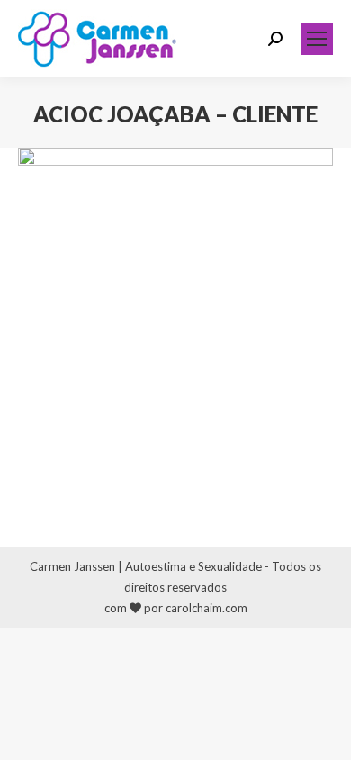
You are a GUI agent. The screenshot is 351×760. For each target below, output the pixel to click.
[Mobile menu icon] (317, 39)
